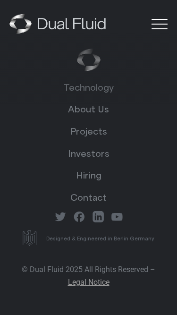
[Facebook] (79, 216)
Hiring (88, 174)
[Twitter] (60, 216)
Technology (89, 86)
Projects (88, 130)
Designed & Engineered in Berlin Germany (100, 238)
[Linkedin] (98, 216)
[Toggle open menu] (160, 24)
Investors (89, 152)
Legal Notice (89, 282)
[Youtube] (117, 216)
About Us (88, 108)
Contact (88, 196)
